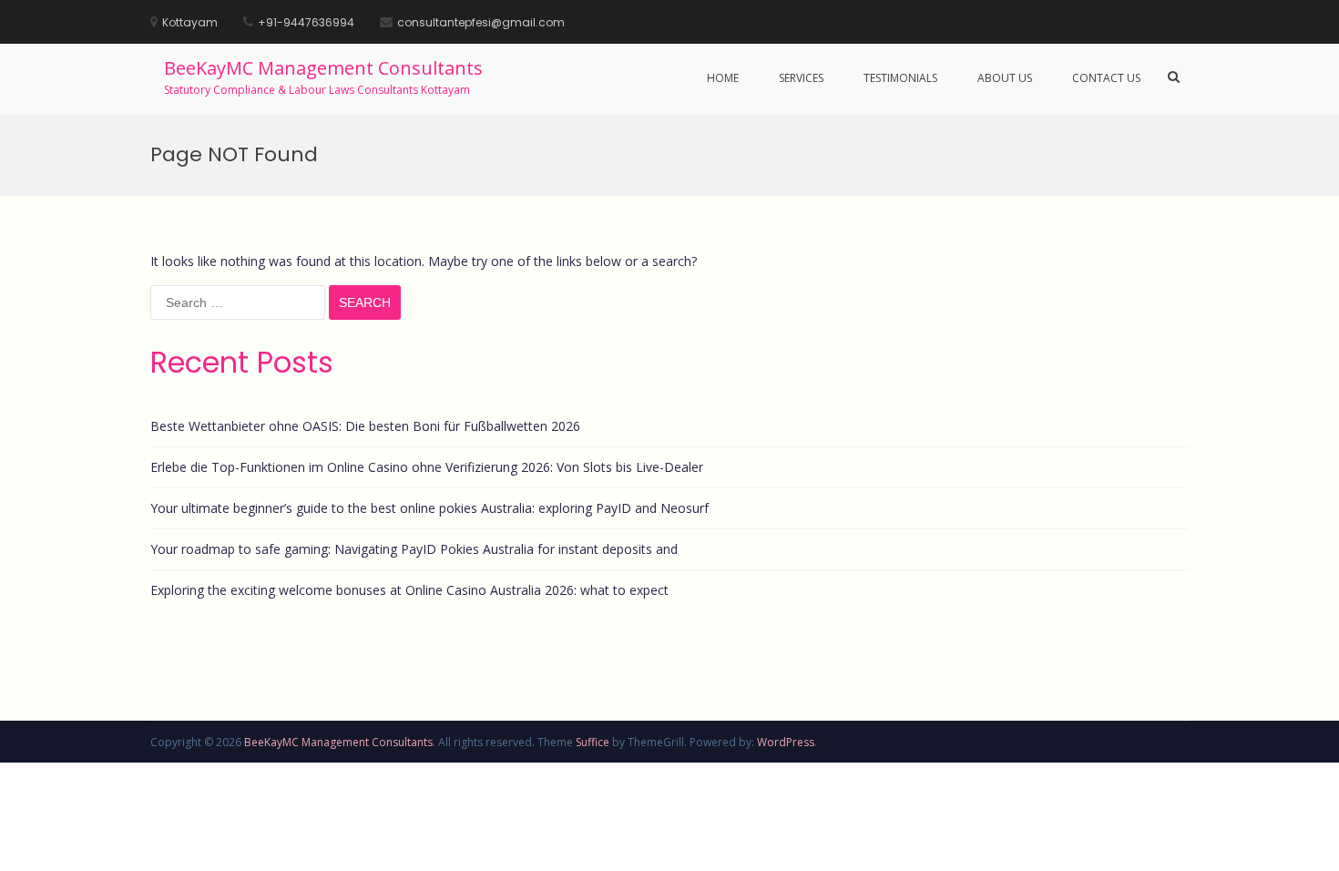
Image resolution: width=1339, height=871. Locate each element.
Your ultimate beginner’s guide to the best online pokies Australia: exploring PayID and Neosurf (429, 508)
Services (801, 78)
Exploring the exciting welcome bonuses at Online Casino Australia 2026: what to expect (409, 590)
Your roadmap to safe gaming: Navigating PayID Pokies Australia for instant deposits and (414, 549)
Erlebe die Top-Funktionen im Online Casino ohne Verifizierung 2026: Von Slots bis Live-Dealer (426, 467)
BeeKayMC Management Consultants (323, 68)
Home (723, 78)
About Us (1004, 78)
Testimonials (900, 78)
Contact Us (1106, 78)
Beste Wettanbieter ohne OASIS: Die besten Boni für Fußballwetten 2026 (365, 426)
